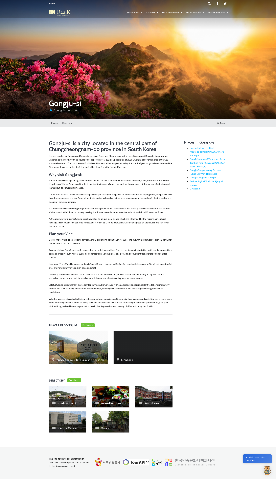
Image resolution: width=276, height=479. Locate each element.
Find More (87, 325)
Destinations (133, 12)
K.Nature (151, 12)
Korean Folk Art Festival (201, 148)
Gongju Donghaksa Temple (203, 177)
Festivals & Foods (171, 12)
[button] (267, 470)
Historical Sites (194, 12)
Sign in (52, 3)
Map (222, 123)
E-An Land (195, 188)
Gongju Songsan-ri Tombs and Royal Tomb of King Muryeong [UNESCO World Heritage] (207, 163)
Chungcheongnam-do (67, 110)
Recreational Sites (217, 12)
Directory (67, 123)
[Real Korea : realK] (59, 12)
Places (54, 123)
